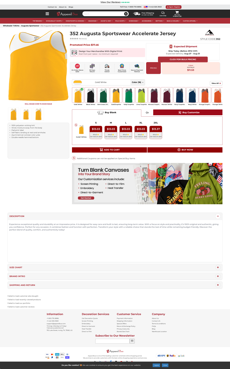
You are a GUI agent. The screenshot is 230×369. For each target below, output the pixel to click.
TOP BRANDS (37, 21)
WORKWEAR (133, 21)
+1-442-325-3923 (155, 7)
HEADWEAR (92, 21)
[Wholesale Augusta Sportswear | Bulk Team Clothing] (209, 32)
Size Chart (15, 267)
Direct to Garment (88, 326)
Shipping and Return (22, 285)
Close (165, 365)
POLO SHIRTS (120, 21)
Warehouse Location (159, 331)
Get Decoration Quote (90, 318)
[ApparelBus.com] (68, 14)
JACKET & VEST (106, 21)
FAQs (154, 326)
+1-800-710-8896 (53, 318)
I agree (156, 365)
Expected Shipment (185, 46)
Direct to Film (87, 331)
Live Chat (163, 16)
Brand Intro (17, 276)
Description (16, 216)
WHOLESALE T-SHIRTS (54, 21)
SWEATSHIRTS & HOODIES (75, 21)
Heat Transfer (86, 329)
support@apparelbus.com (56, 323)
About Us (62, 7)
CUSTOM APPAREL (189, 21)
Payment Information (125, 318)
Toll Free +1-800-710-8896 (130, 7)
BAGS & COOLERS (173, 21)
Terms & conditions (159, 323)
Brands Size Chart (123, 331)
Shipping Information (124, 321)
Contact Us (52, 7)
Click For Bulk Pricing (183, 59)
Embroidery (86, 323)
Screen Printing (87, 321)
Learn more (146, 365)
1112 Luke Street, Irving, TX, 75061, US (59, 330)
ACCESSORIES (146, 21)
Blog (153, 329)
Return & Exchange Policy (126, 326)
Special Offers (121, 323)
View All (215, 83)
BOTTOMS (159, 21)
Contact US (156, 321)
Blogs (71, 7)
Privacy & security (123, 329)
